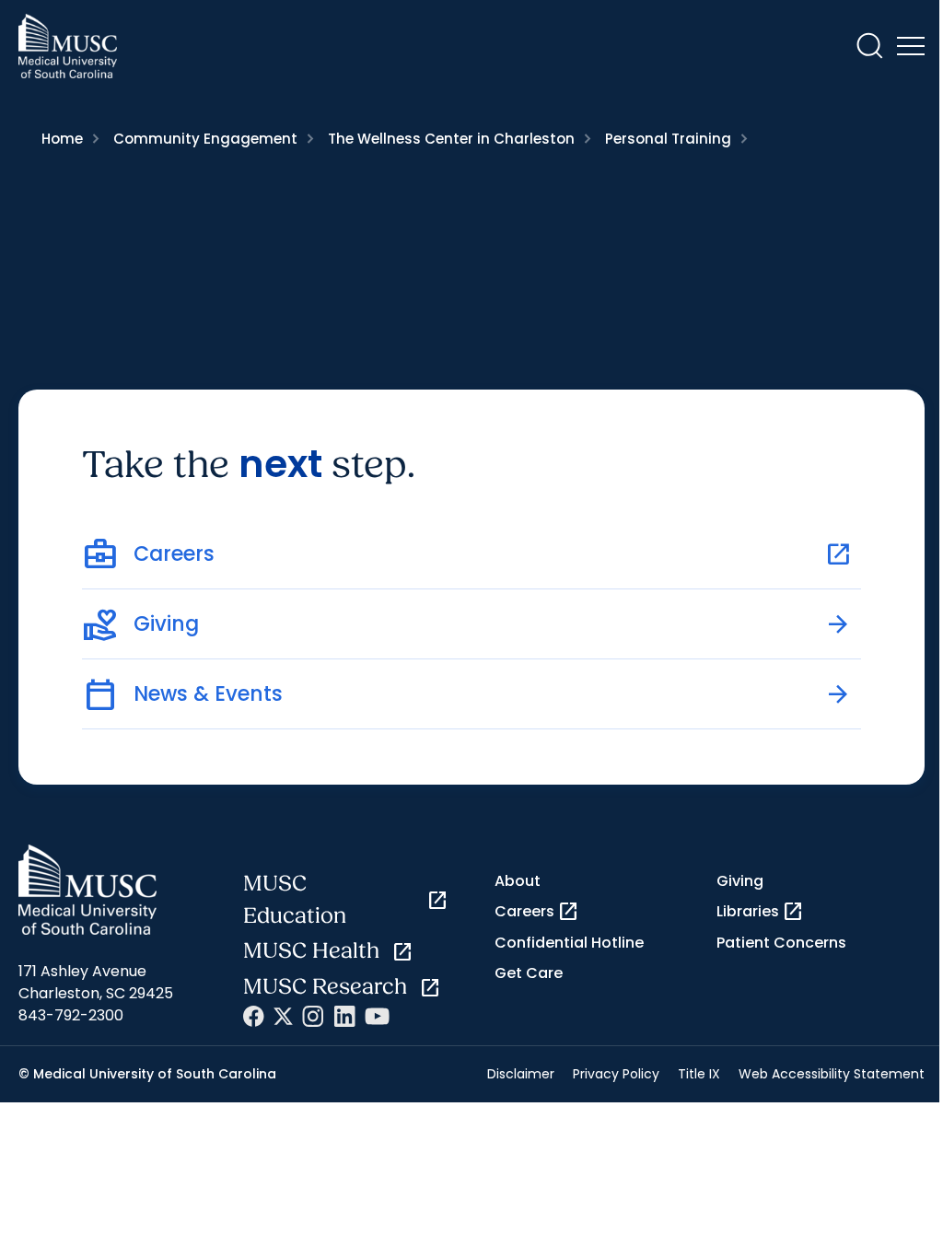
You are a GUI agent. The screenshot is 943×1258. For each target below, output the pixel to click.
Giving (739, 880)
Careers (537, 912)
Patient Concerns (781, 942)
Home (62, 138)
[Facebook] (253, 1016)
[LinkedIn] (344, 1016)
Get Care (529, 973)
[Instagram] (313, 1016)
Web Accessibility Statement (832, 1074)
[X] (283, 1016)
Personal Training (668, 138)
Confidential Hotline (569, 942)
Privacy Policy (616, 1074)
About (518, 880)
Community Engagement (205, 138)
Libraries (760, 912)
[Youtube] (377, 1016)
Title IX (699, 1074)
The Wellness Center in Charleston (451, 138)
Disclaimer (520, 1074)
